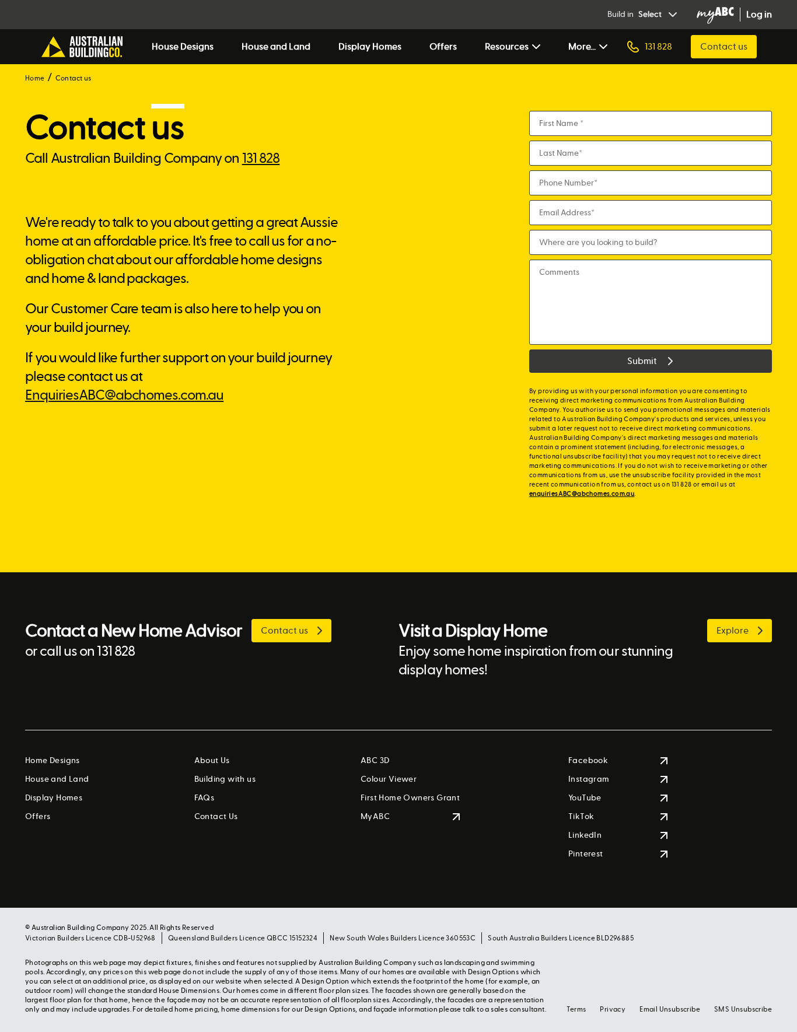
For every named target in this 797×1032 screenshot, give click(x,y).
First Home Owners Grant (410, 798)
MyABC (375, 816)
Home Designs (52, 760)
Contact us (723, 46)
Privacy (612, 1009)
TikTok (581, 816)
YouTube (585, 798)
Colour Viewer (389, 779)
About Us (212, 760)
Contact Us (216, 816)
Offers (443, 46)
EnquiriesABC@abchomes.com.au (124, 395)
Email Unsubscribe (669, 1009)
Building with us (225, 779)
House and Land (276, 46)
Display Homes (369, 46)
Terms (576, 1009)
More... (582, 46)
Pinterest (585, 854)
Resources (507, 46)
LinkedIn (585, 835)
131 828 (261, 158)
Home (35, 78)
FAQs (204, 798)
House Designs (183, 46)
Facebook (588, 760)
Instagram (589, 779)
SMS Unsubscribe (743, 1009)
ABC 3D (375, 760)
